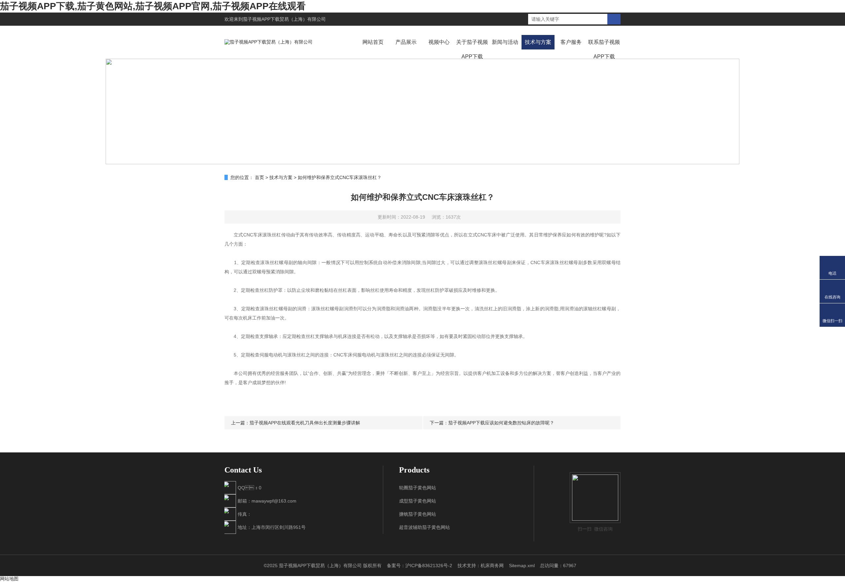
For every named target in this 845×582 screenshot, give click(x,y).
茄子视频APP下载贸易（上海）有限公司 (284, 19)
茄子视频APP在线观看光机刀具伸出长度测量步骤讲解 (305, 422)
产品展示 (406, 42)
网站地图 (9, 578)
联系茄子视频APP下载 (604, 49)
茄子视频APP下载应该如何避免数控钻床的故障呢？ (501, 422)
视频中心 (439, 42)
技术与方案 (538, 42)
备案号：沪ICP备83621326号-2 (419, 565)
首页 (259, 177)
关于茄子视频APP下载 (472, 49)
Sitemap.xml (522, 565)
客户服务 (571, 42)
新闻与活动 (505, 42)
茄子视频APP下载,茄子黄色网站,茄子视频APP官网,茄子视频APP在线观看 (153, 6)
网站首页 (373, 42)
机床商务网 (492, 565)
